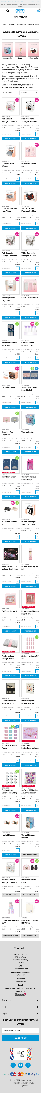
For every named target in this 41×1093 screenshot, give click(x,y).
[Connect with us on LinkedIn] (28, 1065)
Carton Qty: (11, 125)
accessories (18, 76)
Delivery (17, 1)
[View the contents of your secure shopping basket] (38, 11)
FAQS (22, 1)
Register (33, 1)
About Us (10, 1)
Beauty (20, 58)
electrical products (17, 78)
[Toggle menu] (2, 11)
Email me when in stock (30, 854)
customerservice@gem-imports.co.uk (20, 988)
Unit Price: (4, 125)
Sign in (38, 1)
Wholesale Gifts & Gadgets (27, 67)
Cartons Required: (6, 134)
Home (4, 24)
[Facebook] (13, 1065)
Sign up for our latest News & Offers (20, 1022)
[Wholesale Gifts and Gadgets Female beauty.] (20, 49)
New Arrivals (20, 17)
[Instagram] (20, 1065)
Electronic (34, 58)
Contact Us (4, 1)
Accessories (7, 58)
